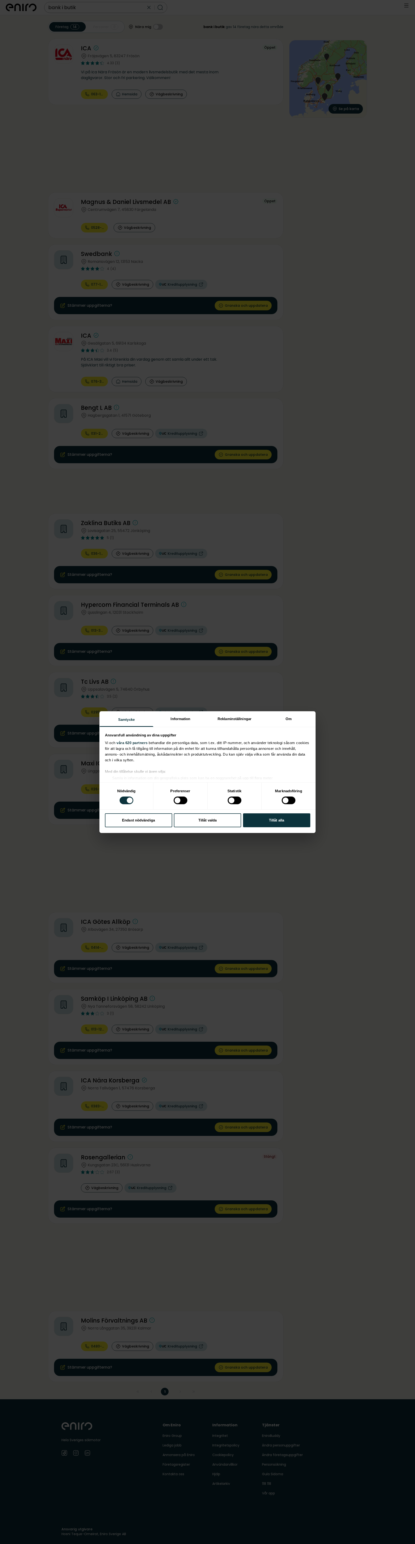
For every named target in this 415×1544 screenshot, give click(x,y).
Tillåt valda (207, 820)
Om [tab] (289, 719)
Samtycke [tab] (126, 719)
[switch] (180, 800)
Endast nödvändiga (138, 820)
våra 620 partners (132, 742)
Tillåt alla (276, 820)
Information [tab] (180, 719)
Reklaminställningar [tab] (234, 719)
